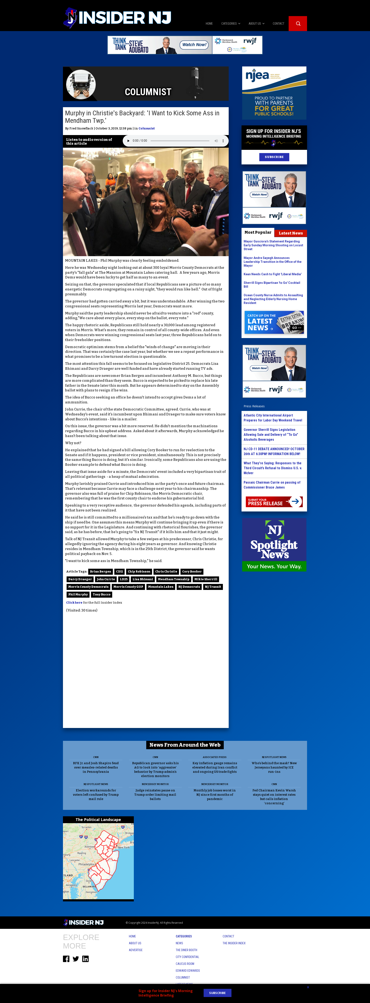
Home (132, 936)
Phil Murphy (78, 594)
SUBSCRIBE (274, 157)
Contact (228, 936)
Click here (74, 603)
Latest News (291, 233)
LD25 (124, 579)
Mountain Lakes (160, 587)
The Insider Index (234, 943)
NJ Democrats (189, 587)
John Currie (106, 579)
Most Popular (258, 232)
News (179, 943)
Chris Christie (166, 571)
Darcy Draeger (80, 579)
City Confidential (187, 957)
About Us (135, 943)
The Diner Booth (186, 950)
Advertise (136, 950)
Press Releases (254, 406)
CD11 (119, 571)
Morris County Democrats (88, 587)
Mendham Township (173, 579)
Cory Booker (192, 571)
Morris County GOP (128, 587)
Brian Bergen (100, 571)
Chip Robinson (139, 571)
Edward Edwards (188, 970)
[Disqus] (146, 671)
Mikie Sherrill (205, 579)
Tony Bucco (101, 594)
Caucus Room (185, 963)
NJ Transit (213, 587)
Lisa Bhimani (143, 579)
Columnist (147, 128)
